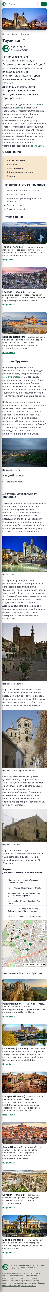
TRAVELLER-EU (18, 47)
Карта (12, 176)
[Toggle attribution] (44, 964)
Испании (36, 104)
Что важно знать (17, 160)
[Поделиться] (24, 40)
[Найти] (36, 4)
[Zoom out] (43, 926)
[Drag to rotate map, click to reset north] (43, 929)
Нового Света (36, 146)
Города (15, 34)
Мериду (6, 377)
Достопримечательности (21, 172)
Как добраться (16, 168)
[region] (24, 943)
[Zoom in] (43, 922)
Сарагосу (18, 377)
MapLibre (39, 964)
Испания (6, 34)
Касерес (18, 107)
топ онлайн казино (28, 1285)
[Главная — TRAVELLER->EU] (4, 4)
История (13, 164)
